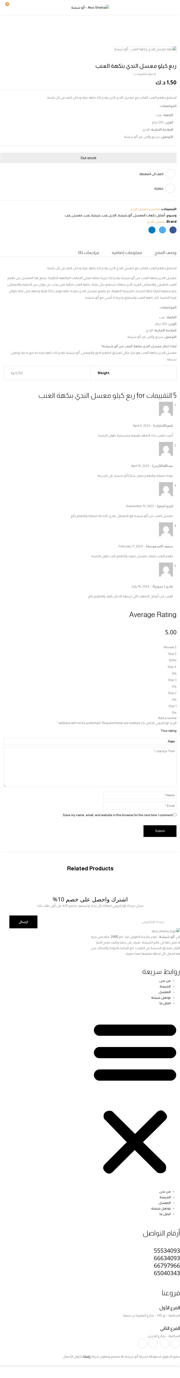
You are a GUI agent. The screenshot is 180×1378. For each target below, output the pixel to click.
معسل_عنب (73, 215)
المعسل (165, 992)
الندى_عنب (109, 215)
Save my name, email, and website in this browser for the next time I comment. (117, 815)
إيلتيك (87, 1356)
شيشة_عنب (92, 215)
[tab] (165, 253)
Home (172, 25)
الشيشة (165, 986)
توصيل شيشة (161, 997)
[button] (10, 7)
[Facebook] (172, 229)
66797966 (167, 1265)
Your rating (168, 730)
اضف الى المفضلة (151, 174)
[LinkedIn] (151, 229)
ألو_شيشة (125, 215)
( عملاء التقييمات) (145, 74)
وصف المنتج (165, 252)
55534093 (167, 1250)
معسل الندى (137, 25)
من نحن (165, 981)
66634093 (167, 1258)
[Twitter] (162, 229)
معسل (157, 25)
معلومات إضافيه (127, 252)
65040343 (167, 1273)
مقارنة (158, 188)
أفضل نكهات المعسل (149, 215)
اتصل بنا (165, 1003)
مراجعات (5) (88, 252)
